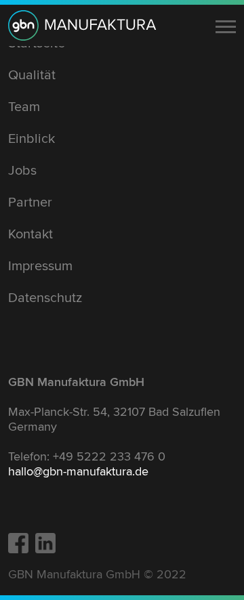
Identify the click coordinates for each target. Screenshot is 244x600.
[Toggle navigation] (226, 26)
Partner (30, 202)
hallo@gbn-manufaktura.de (78, 471)
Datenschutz (45, 298)
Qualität (32, 75)
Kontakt (30, 234)
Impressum (40, 266)
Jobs (22, 171)
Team (24, 107)
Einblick (31, 139)
